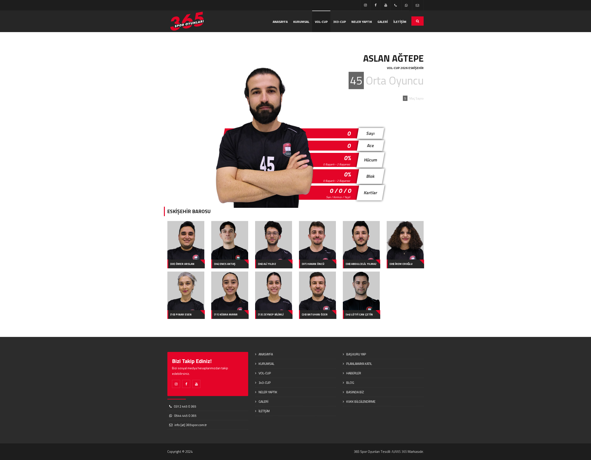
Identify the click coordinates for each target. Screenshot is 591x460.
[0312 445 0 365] (396, 5)
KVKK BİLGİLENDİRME (360, 401)
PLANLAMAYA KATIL (359, 363)
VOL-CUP (321, 21)
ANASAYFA (280, 21)
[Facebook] (375, 5)
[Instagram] (365, 5)
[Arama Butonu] (417, 21)
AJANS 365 (399, 451)
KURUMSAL (301, 21)
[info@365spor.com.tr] (418, 5)
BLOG (350, 382)
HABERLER (353, 373)
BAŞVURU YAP (356, 354)
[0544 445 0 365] (406, 5)
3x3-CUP (339, 21)
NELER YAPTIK (361, 21)
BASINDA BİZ (355, 392)
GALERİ (382, 21)
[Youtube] (385, 5)
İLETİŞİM (399, 21)
